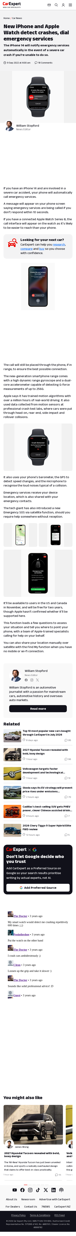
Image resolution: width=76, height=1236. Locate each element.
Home (7, 18)
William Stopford (27, 125)
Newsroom (28, 1199)
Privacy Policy (18, 1215)
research (59, 244)
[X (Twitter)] (46, 1190)
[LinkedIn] (53, 1190)
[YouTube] (15, 1190)
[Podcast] (61, 1190)
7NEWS (45, 1206)
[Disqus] (38, 954)
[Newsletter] (49, 4)
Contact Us (30, 1206)
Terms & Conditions (40, 1215)
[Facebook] (22, 1190)
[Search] (56, 4)
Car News (17, 18)
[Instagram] (30, 1190)
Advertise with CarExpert (54, 1199)
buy (41, 248)
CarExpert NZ (62, 1206)
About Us (11, 1199)
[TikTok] (38, 1190)
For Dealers (13, 1206)
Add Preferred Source (40, 887)
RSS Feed (59, 1215)
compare (27, 248)
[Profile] (63, 4)
